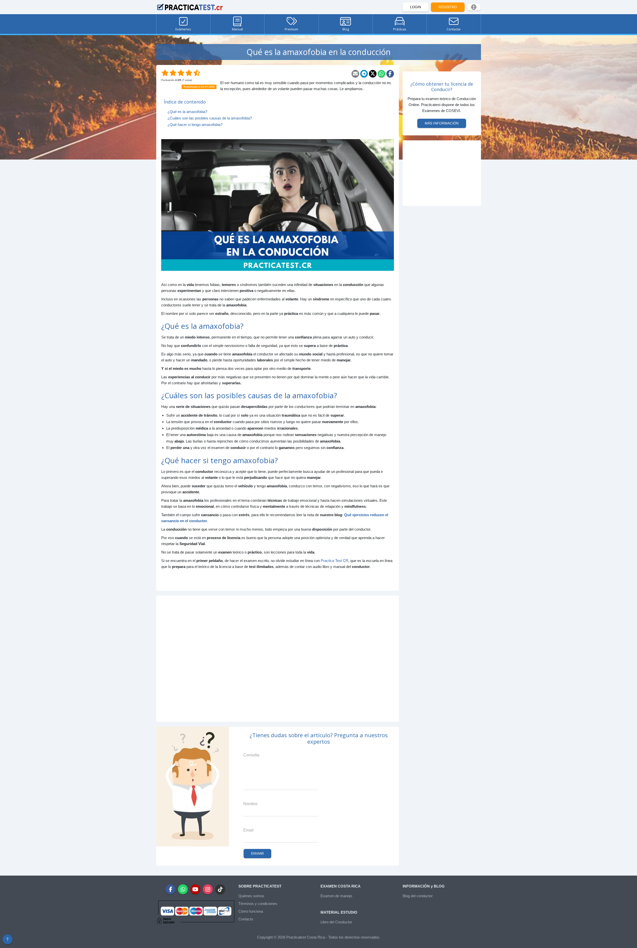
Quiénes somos (251, 896)
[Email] (355, 73)
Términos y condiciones (257, 903)
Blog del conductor (418, 896)
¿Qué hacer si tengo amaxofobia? (194, 124)
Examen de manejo (336, 896)
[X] (372, 73)
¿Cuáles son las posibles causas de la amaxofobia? (209, 118)
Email (248, 830)
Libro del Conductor (336, 922)
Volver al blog (172, 41)
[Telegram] (364, 73)
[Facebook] (390, 73)
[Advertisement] (277, 659)
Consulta (251, 755)
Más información (442, 123)
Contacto (245, 919)
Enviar (257, 853)
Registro (447, 7)
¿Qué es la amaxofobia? (187, 112)
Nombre (250, 804)
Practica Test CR (334, 560)
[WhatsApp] (381, 73)
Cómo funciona (250, 911)
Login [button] (415, 7)
